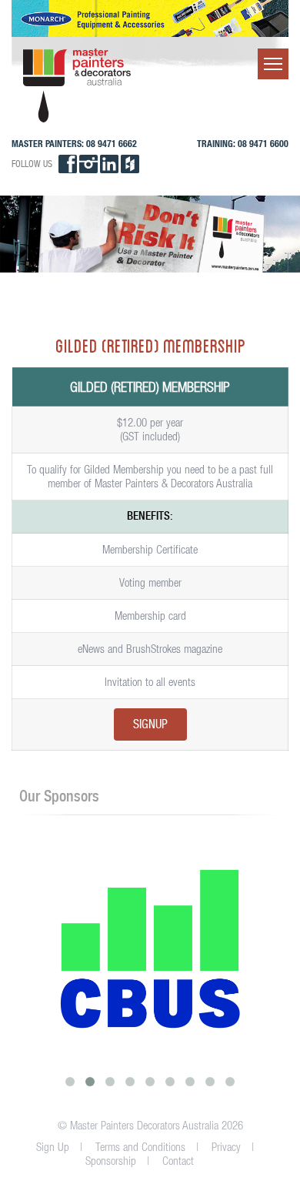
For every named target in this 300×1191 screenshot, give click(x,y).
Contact (178, 1160)
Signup (150, 724)
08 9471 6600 (263, 143)
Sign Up (52, 1146)
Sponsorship (110, 1160)
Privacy (226, 1146)
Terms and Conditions (140, 1146)
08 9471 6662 (111, 143)
